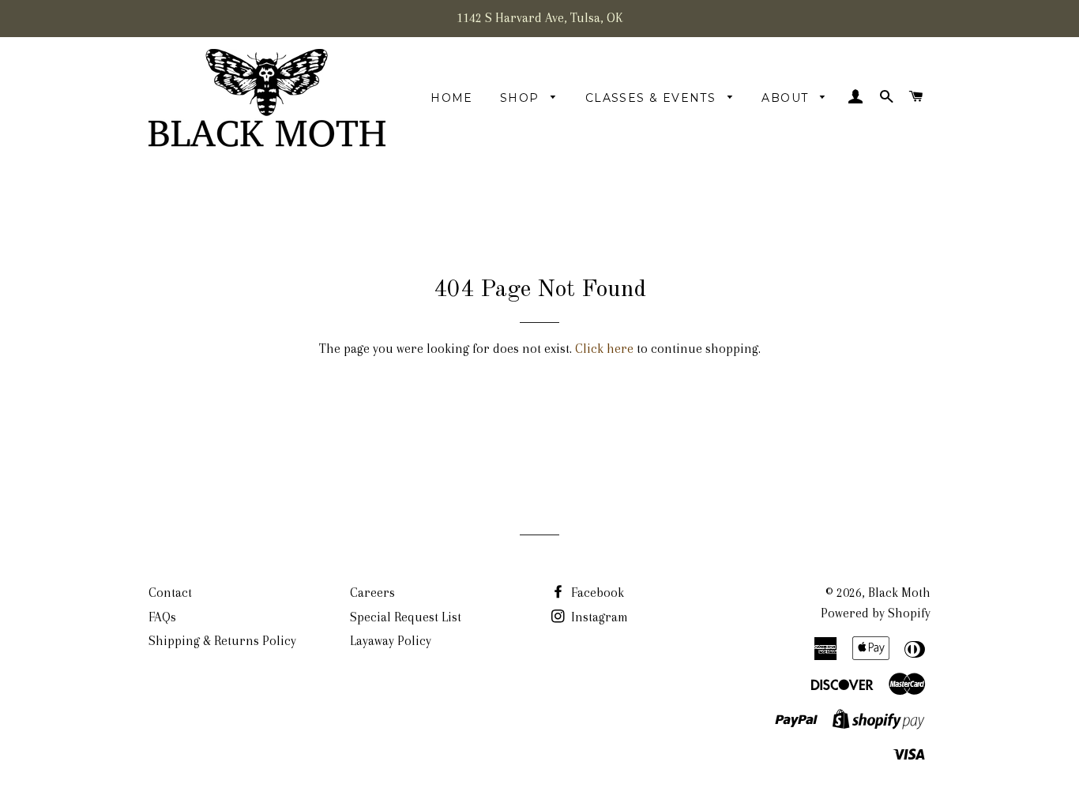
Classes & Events (652, 98)
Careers (372, 592)
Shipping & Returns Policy (222, 640)
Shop (521, 98)
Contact (170, 592)
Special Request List (405, 617)
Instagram (598, 617)
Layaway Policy (390, 640)
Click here (604, 348)
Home (451, 98)
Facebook (596, 592)
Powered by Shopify (875, 613)
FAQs (162, 617)
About (786, 98)
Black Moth (899, 592)
